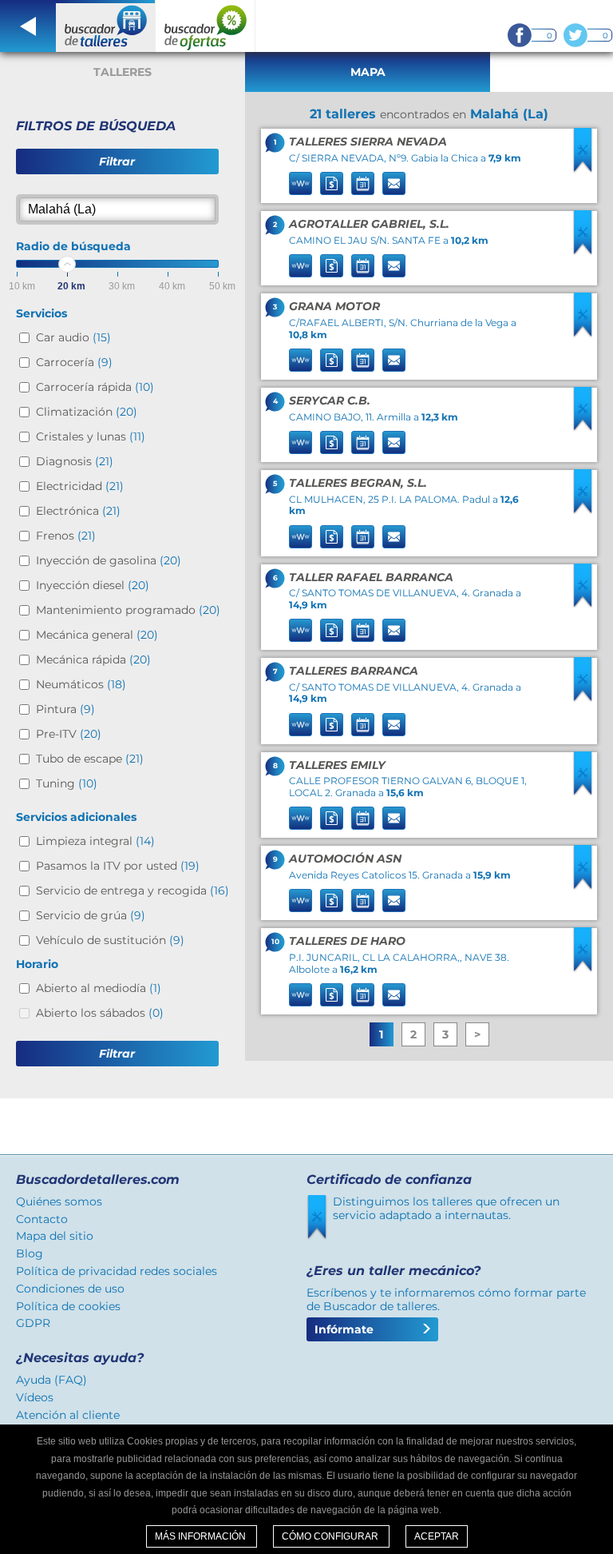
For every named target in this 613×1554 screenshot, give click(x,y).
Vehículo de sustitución (110, 940)
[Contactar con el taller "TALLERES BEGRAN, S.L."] (393, 536)
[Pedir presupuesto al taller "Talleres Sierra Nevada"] (331, 183)
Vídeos (34, 1397)
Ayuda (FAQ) (51, 1380)
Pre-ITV (68, 734)
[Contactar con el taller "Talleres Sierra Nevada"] (393, 183)
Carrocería (74, 362)
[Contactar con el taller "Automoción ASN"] (393, 900)
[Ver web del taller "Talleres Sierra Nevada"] (300, 183)
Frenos (66, 535)
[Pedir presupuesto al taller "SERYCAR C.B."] (331, 442)
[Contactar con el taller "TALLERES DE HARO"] (393, 994)
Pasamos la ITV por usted (118, 866)
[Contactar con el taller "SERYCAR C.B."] (393, 442)
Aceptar (436, 1536)
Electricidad (80, 486)
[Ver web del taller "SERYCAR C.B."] (300, 442)
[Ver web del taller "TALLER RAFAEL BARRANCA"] (300, 630)
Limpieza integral (95, 841)
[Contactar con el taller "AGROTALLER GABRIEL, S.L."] (393, 265)
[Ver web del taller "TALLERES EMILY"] (300, 818)
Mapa (368, 72)
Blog (29, 1253)
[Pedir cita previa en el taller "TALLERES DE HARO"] (362, 994)
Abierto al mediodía (98, 988)
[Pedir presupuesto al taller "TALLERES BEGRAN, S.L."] (331, 536)
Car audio (73, 337)
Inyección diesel (92, 585)
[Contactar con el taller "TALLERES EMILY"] (393, 818)
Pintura (65, 709)
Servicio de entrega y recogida (132, 890)
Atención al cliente (68, 1415)
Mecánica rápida (93, 659)
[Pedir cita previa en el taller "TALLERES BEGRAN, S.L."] (362, 536)
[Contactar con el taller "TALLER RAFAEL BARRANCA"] (393, 630)
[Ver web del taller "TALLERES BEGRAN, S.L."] (300, 536)
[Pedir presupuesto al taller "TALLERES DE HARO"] (331, 994)
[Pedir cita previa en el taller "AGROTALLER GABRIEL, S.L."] (362, 265)
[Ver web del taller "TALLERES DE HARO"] (300, 994)
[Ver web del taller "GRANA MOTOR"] (300, 360)
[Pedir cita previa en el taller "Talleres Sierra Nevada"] (362, 183)
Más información (201, 1536)
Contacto (42, 1219)
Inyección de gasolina (108, 560)
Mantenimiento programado (128, 610)
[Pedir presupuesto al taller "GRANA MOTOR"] (331, 360)
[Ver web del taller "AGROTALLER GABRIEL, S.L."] (300, 265)
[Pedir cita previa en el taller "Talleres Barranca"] (362, 724)
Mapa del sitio (54, 1236)
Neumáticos (81, 684)
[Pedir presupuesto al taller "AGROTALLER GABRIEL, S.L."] (331, 265)
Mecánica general (97, 635)
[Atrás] (28, 26)
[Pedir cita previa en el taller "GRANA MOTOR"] (362, 360)
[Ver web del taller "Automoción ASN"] (300, 900)
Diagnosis (74, 461)
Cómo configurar (331, 1536)
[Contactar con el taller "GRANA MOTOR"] (393, 360)
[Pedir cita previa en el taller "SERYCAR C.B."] (362, 442)
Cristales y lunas (90, 436)
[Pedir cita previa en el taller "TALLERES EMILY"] (362, 818)
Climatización (86, 411)
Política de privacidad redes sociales (116, 1271)
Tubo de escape (90, 758)
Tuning (66, 783)
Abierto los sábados (100, 1013)
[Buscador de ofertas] (205, 26)
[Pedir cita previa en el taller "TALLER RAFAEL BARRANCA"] (362, 630)
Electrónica (78, 511)
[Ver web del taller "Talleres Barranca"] (300, 724)
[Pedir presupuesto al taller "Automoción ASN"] (331, 900)
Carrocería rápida (95, 387)
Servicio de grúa (90, 915)
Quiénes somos (59, 1201)
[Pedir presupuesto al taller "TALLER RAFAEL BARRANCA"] (331, 630)
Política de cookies (68, 1306)
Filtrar (117, 161)
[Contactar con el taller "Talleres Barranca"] (393, 724)
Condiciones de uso (70, 1288)
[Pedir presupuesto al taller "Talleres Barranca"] (331, 724)
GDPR (33, 1323)
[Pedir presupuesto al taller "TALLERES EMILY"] (331, 818)
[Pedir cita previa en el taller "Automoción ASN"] (362, 900)
